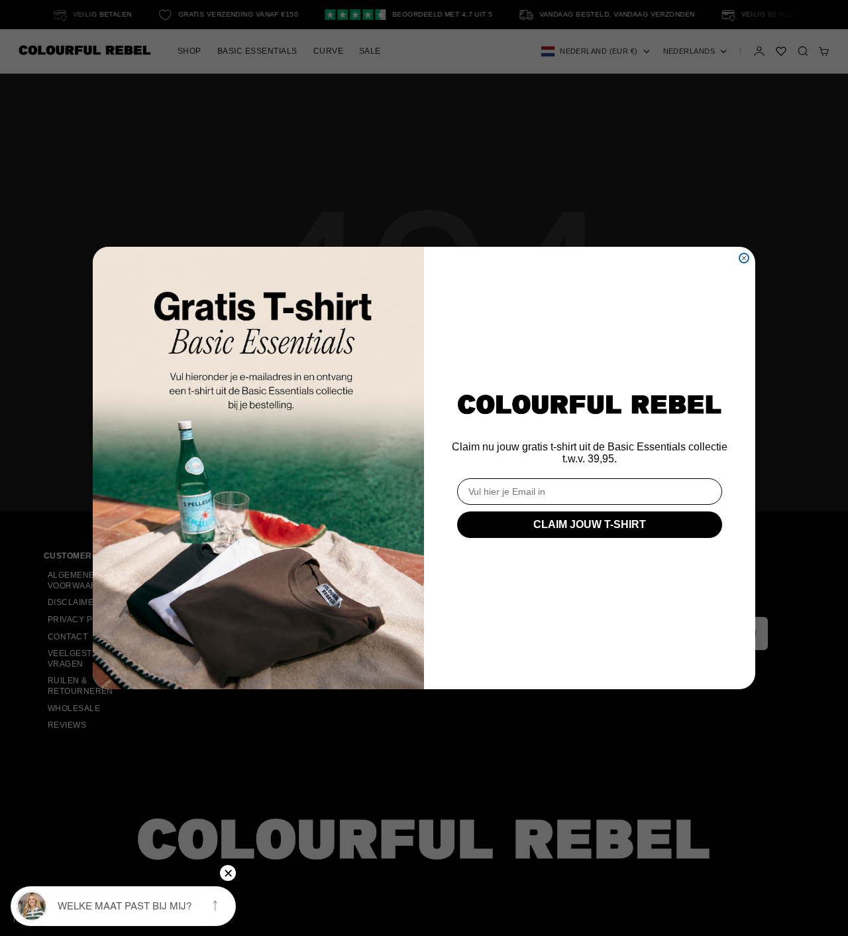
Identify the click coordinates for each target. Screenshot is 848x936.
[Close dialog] (744, 258)
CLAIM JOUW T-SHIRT (589, 524)
